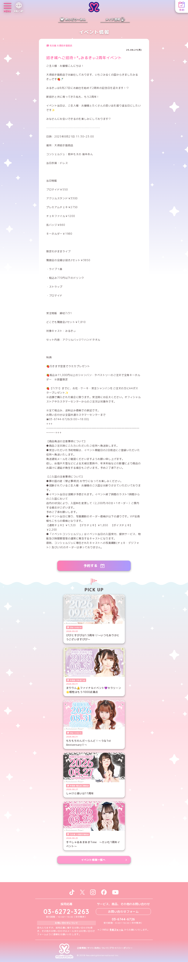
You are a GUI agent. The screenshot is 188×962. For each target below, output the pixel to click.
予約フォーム (116, 929)
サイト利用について (97, 948)
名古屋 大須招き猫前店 (61, 45)
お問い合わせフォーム (123, 912)
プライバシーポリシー (121, 948)
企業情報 (81, 948)
